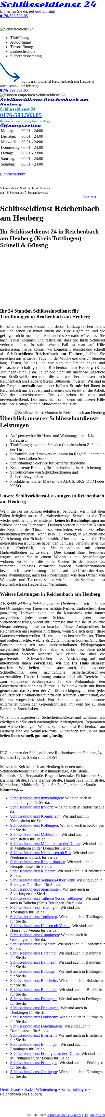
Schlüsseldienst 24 (48, 4)
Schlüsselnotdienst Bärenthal (33, 953)
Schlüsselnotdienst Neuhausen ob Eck (40, 853)
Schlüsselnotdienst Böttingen (33, 971)
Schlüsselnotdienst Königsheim (35, 816)
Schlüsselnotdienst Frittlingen (33, 1062)
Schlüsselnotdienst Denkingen (34, 1008)
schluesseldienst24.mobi (64, 1115)
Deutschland (10, 1089)
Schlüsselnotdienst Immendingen (36, 798)
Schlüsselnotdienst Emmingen (34, 1044)
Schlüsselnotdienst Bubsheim (33, 980)
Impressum (97, 1115)
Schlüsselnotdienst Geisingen (33, 1072)
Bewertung (89, 196)
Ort (86, 1115)
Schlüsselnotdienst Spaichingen (35, 889)
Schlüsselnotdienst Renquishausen (37, 862)
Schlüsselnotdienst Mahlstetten (34, 834)
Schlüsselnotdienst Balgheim (33, 962)
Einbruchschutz (12, 174)
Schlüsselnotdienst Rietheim (32, 871)
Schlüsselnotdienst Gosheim (32, 944)
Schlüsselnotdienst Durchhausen (36, 1026)
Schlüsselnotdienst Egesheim (33, 1035)
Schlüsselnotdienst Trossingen (34, 907)
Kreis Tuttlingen (74, 1089)
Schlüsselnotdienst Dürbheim (33, 1017)
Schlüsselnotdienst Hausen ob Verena (40, 926)
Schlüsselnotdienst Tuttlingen (33, 916)
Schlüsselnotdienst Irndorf (31, 807)
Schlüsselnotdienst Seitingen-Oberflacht (42, 880)
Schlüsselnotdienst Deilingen (33, 999)
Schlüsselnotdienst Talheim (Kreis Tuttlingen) (46, 898)
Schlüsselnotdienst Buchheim (33, 989)
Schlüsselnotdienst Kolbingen (34, 825)
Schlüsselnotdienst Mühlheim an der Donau (45, 843)
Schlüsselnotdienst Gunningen (34, 935)
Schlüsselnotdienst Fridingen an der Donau (44, 1053)
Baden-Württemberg (40, 1089)
